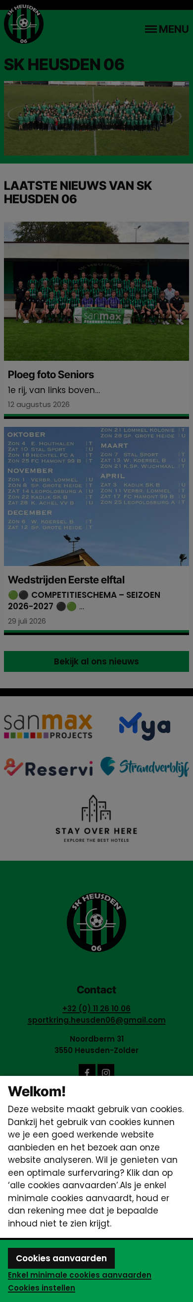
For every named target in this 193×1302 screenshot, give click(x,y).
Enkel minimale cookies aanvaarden (79, 1275)
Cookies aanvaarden (61, 1258)
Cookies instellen (41, 1288)
